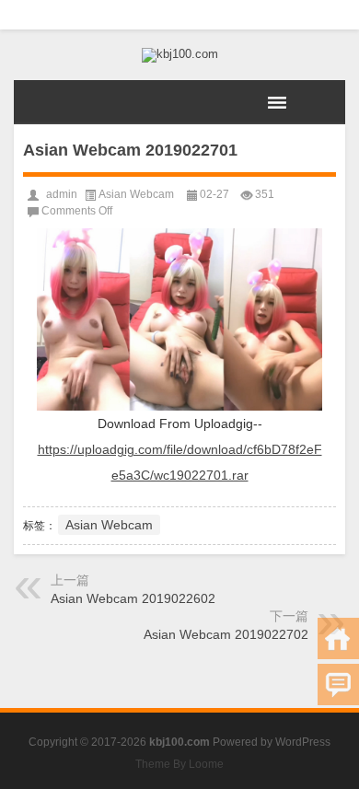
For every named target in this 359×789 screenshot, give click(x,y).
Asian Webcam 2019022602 (133, 598)
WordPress (302, 742)
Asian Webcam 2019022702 (226, 634)
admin (61, 194)
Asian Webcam (136, 194)
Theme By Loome (179, 764)
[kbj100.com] (179, 55)
